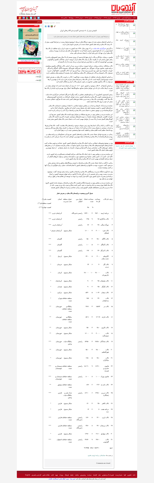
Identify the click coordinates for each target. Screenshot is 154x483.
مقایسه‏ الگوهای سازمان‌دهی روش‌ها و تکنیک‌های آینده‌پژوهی (122, 134)
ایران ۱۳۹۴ (107, 18)
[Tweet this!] (45, 27)
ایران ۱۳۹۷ (79, 18)
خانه (134, 18)
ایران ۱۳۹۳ (116, 18)
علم (100, 475)
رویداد (61, 475)
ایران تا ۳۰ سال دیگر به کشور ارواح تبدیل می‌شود (122, 57)
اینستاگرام (55, 479)
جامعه (72, 475)
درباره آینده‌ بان (126, 18)
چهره (56, 475)
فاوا (125, 475)
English (27, 475)
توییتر (67, 479)
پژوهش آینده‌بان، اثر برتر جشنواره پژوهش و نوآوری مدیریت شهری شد (126, 147)
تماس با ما (64, 18)
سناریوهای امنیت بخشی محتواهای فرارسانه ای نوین (122, 126)
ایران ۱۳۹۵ (97, 18)
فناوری (129, 475)
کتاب (52, 475)
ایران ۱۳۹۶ (88, 18)
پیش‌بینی (83, 475)
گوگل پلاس (62, 479)
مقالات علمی (129, 81)
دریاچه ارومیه (95, 455)
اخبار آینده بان (129, 142)
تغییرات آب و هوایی (108, 475)
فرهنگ (67, 475)
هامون (89, 455)
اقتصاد (95, 475)
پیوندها (71, 18)
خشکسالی (103, 455)
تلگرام (50, 479)
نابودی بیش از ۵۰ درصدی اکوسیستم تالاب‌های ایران (78, 30)
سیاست (89, 475)
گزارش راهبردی (128, 20)
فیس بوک (72, 479)
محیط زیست (118, 475)
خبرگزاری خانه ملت (99, 48)
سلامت (77, 475)
